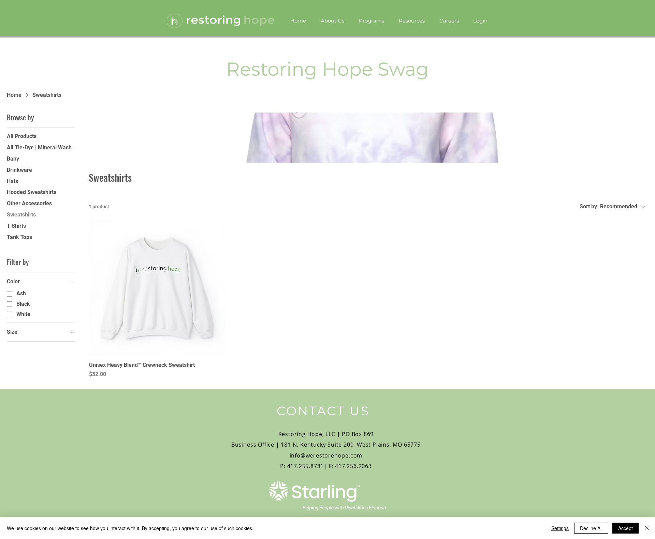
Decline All (591, 528)
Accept (625, 528)
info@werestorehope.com (326, 455)
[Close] (647, 528)
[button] (371, 21)
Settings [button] (560, 528)
